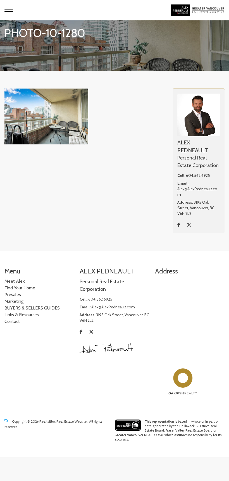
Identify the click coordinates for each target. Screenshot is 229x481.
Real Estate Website (71, 421)
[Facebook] (178, 225)
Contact (12, 321)
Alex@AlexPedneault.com (113, 306)
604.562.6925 (198, 175)
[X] (189, 225)
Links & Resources (21, 314)
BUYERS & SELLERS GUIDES (32, 308)
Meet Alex (14, 281)
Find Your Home (19, 287)
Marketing (13, 301)
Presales (12, 294)
